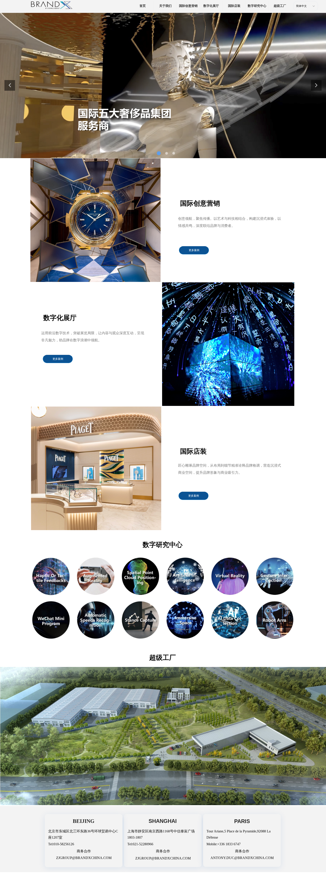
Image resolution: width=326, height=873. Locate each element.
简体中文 (301, 6)
